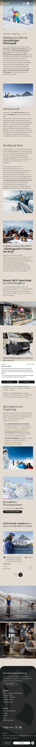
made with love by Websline (10, 738)
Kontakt (5, 715)
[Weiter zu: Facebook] (20, 727)
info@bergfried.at (8, 702)
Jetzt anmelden (10, 683)
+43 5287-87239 (8, 699)
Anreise (5, 713)
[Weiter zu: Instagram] (16, 727)
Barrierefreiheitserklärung (25, 735)
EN (33, 3)
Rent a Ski (20, 293)
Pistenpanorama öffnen (12, 511)
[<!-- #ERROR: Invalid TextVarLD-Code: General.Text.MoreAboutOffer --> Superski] (31, 567)
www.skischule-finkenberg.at (13, 444)
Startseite (7, 34)
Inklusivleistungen (8, 720)
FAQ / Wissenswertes (9, 711)
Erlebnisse (16, 34)
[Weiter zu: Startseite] (5, 3)
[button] (4, 364)
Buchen (21, 743)
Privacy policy (30, 364)
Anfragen (7, 743)
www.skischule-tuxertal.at (20, 429)
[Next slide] (20, 575)
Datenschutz (13, 735)
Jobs (4, 718)
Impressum (6, 735)
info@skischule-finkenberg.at (13, 442)
